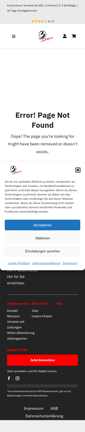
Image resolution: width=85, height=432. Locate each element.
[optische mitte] (42, 32)
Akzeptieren (42, 225)
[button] (78, 170)
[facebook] (9, 378)
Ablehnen (42, 238)
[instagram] (17, 378)
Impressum (70, 263)
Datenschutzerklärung (46, 263)
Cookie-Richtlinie (19, 263)
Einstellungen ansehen (42, 251)
